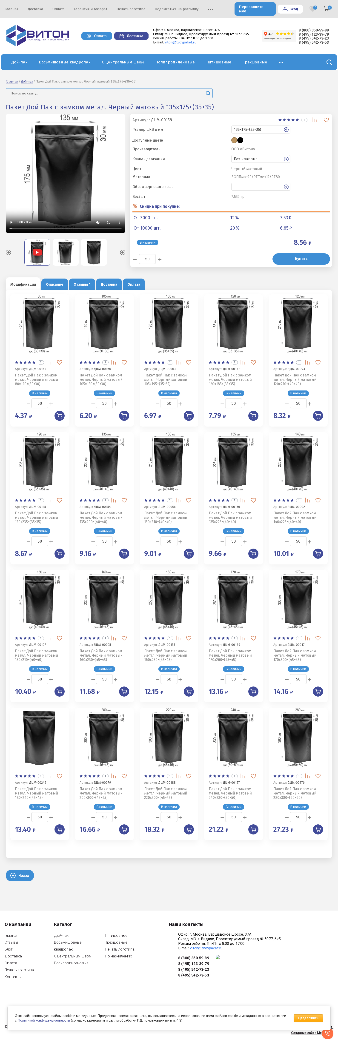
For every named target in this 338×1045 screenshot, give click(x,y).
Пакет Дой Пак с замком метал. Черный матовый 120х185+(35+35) (230, 379)
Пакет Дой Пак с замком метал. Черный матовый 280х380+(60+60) (294, 793)
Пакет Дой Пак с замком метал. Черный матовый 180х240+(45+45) (36, 793)
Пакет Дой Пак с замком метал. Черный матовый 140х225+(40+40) (294, 517)
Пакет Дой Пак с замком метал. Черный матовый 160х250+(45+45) (165, 655)
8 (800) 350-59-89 (314, 30)
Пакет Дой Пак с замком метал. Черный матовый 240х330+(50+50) (230, 793)
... (281, 61)
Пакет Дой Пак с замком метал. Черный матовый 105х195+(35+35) (165, 379)
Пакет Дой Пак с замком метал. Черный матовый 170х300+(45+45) (294, 655)
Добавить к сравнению (315, 120)
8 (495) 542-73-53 (314, 42)
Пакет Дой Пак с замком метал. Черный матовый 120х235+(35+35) (36, 517)
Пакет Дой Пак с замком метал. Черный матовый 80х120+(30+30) (36, 379)
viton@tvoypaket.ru (181, 42)
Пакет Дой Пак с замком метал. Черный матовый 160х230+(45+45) (101, 655)
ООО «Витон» (243, 149)
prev (8, 252)
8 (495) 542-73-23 (314, 38)
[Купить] (59, 416)
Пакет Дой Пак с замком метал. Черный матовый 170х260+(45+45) (230, 655)
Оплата (133, 284)
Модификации (23, 284)
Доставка (109, 284)
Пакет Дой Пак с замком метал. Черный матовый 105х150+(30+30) (101, 379)
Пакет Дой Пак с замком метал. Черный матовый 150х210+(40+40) (36, 655)
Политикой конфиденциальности (44, 1020)
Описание (54, 284)
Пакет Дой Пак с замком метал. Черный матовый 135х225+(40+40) (230, 517)
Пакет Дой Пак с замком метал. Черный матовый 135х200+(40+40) (101, 517)
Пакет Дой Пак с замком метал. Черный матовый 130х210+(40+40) (165, 517)
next (122, 252)
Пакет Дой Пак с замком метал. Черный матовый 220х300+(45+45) (165, 793)
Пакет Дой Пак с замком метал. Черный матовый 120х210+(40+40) (294, 379)
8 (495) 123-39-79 (314, 34)
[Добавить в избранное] (326, 120)
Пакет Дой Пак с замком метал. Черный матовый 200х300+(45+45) (101, 793)
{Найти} (208, 93)
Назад (23, 875)
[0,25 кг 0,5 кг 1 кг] (280, 187)
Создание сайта (303, 1033)
